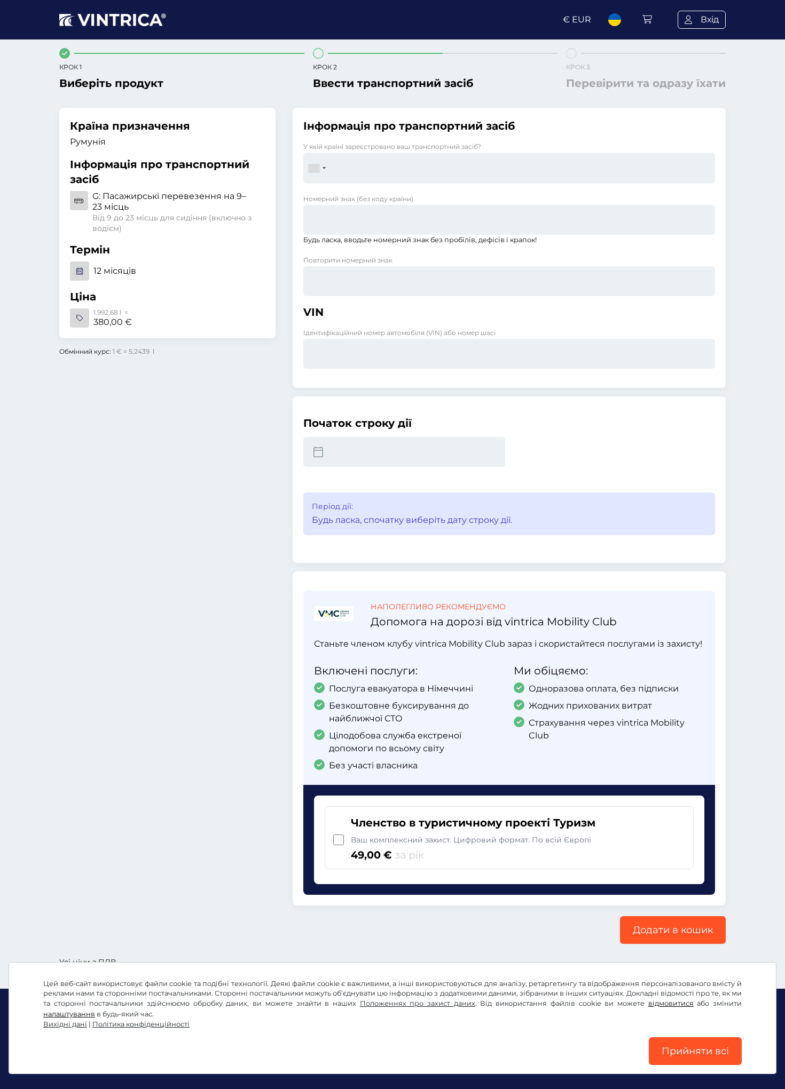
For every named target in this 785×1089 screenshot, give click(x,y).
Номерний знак (358, 199)
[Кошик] (647, 19)
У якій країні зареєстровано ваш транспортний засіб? (392, 146)
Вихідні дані (65, 1024)
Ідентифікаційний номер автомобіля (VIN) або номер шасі (399, 333)
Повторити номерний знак (347, 260)
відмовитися (671, 1003)
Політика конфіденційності (141, 1024)
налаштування (69, 1014)
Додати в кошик (673, 930)
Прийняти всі (695, 1051)
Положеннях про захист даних (417, 1003)
